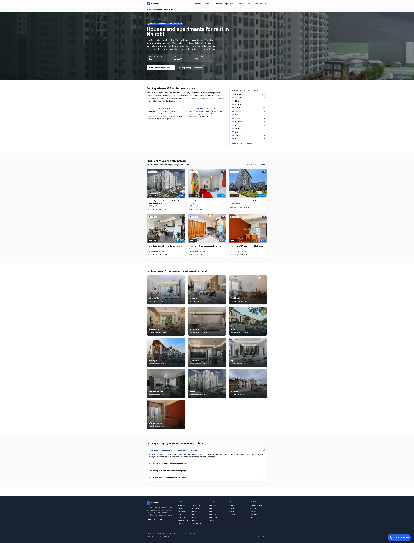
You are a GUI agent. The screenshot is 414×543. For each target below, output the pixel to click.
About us (253, 508)
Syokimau (229, 4)
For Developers (260, 4)
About (249, 4)
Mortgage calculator (257, 505)
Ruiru (179, 514)
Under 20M (213, 517)
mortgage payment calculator (207, 111)
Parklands (181, 517)
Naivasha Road (183, 520)
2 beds (231, 508)
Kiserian (180, 523)
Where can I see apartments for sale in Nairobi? (206, 478)
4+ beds (232, 514)
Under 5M (212, 505)
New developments (257, 511)
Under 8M (212, 508)
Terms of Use (151, 533)
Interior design (255, 517)
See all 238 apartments (256, 165)
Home (149, 10)
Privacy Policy (162, 533)
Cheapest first (214, 520)
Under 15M (212, 514)
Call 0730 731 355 (154, 519)
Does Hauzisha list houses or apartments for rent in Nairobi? (207, 450)
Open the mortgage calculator (243, 143)
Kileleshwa (240, 4)
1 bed (231, 505)
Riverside (195, 511)
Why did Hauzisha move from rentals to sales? (206, 464)
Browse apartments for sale (159, 68)
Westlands (209, 4)
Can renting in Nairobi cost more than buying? (206, 471)
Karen (194, 520)
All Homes (198, 4)
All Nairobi (181, 505)
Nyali (194, 517)
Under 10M (212, 511)
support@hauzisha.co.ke (187, 533)
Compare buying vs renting (191, 68)
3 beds (231, 511)
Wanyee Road (197, 523)
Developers (254, 514)
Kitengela (195, 514)
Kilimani (219, 4)
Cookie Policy (173, 533)
